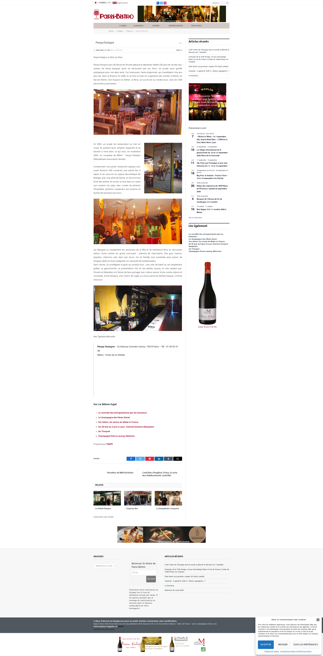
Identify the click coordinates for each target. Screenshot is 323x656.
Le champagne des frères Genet (114, 417)
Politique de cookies (271, 651)
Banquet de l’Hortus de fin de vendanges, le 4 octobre (209, 200)
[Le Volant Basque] (107, 498)
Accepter (266, 645)
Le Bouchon (193, 76)
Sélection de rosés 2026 (174, 590)
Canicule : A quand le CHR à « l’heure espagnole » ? (209, 71)
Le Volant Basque (103, 509)
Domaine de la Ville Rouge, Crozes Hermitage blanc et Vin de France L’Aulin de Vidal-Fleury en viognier (208, 59)
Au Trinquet (104, 431)
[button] (318, 619)
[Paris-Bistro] (113, 14)
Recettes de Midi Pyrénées (120, 473)
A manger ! (138, 25)
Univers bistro (176, 25)
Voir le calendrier (195, 217)
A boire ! (156, 25)
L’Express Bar (132, 509)
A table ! (123, 25)
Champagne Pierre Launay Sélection (116, 436)
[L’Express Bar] (138, 498)
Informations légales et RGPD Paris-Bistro (296, 651)
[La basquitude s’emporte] (168, 498)
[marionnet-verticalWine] (207, 333)
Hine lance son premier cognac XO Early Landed (208, 66)
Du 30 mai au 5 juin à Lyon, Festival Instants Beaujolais (126, 426)
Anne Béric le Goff (103, 50)
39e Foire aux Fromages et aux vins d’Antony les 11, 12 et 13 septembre (212, 164)
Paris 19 (179, 50)
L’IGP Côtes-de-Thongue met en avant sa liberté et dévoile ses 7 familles (194, 565)
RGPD (121, 627)
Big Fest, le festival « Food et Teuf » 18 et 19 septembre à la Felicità (212, 177)
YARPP (109, 444)
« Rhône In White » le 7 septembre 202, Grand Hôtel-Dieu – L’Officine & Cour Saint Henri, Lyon (212, 139)
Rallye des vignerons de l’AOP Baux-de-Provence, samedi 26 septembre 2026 (212, 189)
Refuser (283, 645)
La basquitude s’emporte (167, 509)
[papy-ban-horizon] (161, 534)
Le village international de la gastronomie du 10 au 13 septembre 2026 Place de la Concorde (212, 152)
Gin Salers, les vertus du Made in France (118, 422)
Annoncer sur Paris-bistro (103, 629)
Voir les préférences (305, 645)
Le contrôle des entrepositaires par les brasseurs (122, 412)
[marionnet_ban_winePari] (161, 644)
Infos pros (196, 25)
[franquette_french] (182, 21)
